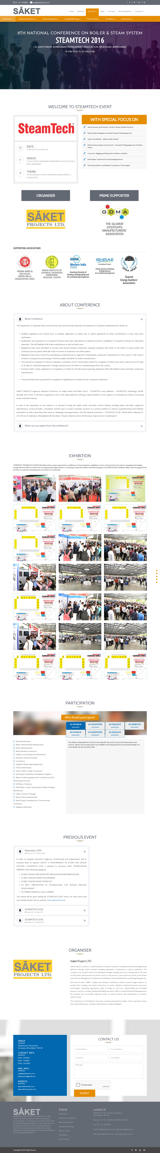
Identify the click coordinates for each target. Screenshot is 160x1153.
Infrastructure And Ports (27, 19)
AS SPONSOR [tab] (75, 725)
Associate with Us (125, 11)
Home (71, 11)
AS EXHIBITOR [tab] (134, 725)
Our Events (92, 11)
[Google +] (139, 2)
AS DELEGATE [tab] (115, 725)
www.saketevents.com (56, 900)
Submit (84, 1093)
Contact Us (139, 11)
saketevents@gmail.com (27, 1076)
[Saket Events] (26, 10)
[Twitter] (134, 2)
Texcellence (110, 19)
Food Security (127, 19)
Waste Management (50, 19)
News (102, 11)
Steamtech (7, 19)
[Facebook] (130, 2)
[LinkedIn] (144, 2)
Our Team (111, 11)
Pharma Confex (92, 19)
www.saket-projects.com (27, 1089)
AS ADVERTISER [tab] (95, 725)
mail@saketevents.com (41, 3)
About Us (80, 11)
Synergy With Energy (72, 19)
